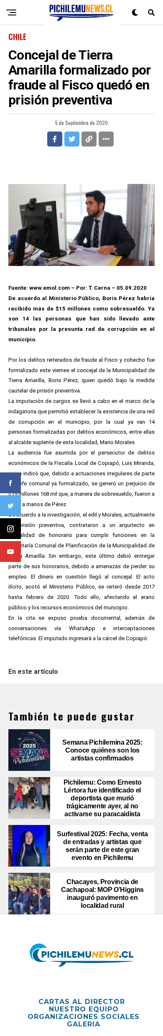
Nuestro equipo (84, 1009)
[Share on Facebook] (54, 139)
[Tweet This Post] (71, 139)
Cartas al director (81, 1002)
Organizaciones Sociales (84, 1017)
